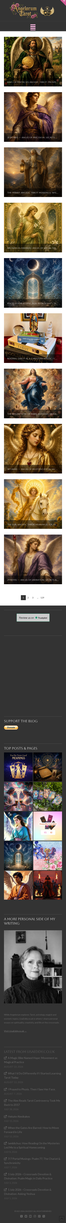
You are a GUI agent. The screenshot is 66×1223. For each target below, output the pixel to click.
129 (42, 597)
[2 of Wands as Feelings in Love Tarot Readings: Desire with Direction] (47, 885)
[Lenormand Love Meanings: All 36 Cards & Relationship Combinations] (47, 796)
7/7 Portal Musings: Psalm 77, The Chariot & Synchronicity (32, 1161)
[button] (32, 27)
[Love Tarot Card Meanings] (18, 796)
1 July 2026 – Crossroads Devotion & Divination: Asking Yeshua (27, 1191)
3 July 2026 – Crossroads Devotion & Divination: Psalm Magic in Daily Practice (28, 1176)
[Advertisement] (33, 669)
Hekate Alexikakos (19, 1116)
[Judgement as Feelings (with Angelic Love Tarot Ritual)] (47, 855)
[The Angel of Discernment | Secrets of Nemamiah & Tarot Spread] (18, 885)
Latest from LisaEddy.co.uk (29, 1052)
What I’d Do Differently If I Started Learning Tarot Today (32, 1075)
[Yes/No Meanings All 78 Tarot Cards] (18, 766)
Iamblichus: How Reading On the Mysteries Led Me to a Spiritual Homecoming (32, 1145)
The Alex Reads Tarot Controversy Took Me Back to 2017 (32, 1102)
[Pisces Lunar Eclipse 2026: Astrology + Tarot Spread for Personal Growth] (18, 855)
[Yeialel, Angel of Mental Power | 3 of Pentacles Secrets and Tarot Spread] (18, 826)
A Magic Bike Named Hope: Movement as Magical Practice (30, 1060)
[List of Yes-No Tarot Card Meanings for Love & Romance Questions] (47, 826)
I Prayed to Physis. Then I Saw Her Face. (32, 1089)
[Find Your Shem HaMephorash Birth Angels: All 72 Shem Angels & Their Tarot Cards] (47, 766)
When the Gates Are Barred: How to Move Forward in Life (31, 1130)
